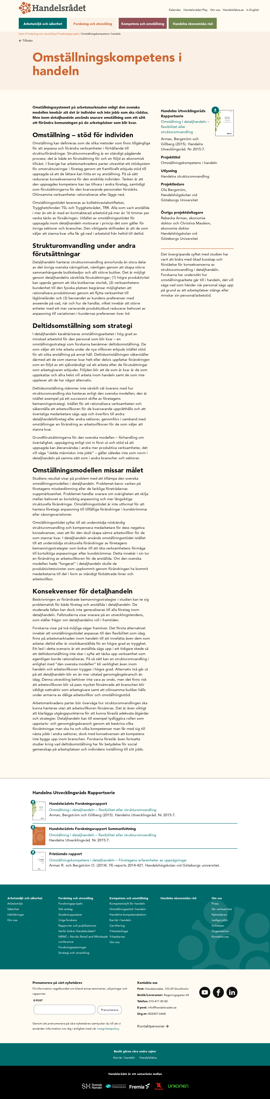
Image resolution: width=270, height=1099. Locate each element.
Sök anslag (65, 909)
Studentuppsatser (70, 914)
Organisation (220, 931)
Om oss (215, 10)
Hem (21, 33)
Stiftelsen (218, 925)
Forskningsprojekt (68, 33)
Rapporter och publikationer (77, 925)
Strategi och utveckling (73, 952)
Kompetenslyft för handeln (127, 903)
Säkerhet (13, 909)
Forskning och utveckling (92, 24)
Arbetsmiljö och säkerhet (43, 24)
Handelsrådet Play (195, 10)
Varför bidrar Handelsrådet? (77, 931)
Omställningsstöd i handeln (127, 909)
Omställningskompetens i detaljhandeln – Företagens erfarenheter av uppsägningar (118, 860)
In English (252, 10)
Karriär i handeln (120, 920)
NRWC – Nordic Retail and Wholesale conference (83, 939)
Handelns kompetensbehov (127, 914)
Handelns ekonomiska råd (193, 24)
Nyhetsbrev (219, 914)
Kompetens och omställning (142, 24)
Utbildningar (15, 914)
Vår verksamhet (222, 909)
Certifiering (117, 925)
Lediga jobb (220, 920)
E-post (38, 1000)
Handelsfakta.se (233, 10)
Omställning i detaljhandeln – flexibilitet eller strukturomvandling (185, 126)
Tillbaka (27, 40)
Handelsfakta (148, 1057)
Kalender (175, 10)
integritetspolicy (108, 1028)
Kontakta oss (220, 936)
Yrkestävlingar (118, 931)
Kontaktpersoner (151, 1026)
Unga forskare (67, 920)
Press (215, 903)
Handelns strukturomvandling (185, 176)
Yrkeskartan (117, 936)
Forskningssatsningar (72, 947)
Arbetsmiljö (15, 903)
